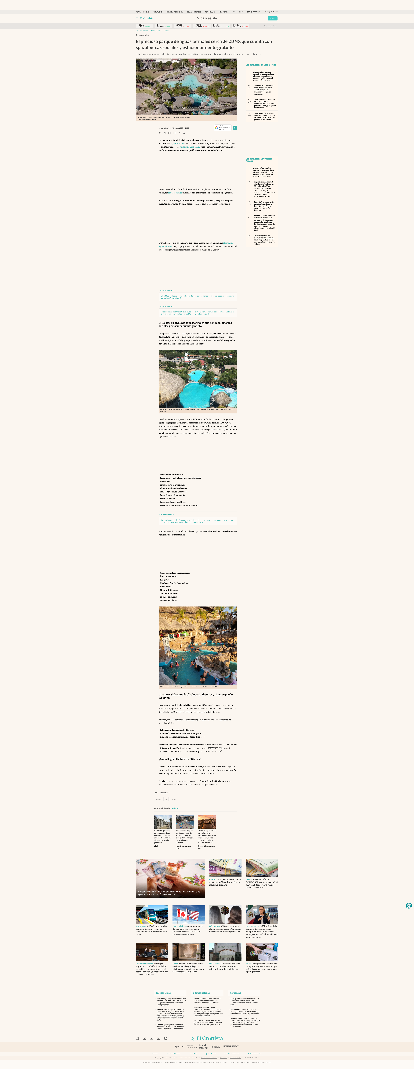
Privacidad (223, 1058)
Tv (233, 12)
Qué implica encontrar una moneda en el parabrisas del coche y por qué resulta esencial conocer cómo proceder (263, 76)
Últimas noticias (142, 12)
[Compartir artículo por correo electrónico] (179, 133)
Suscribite (193, 1054)
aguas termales (178, 143)
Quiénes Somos (210, 1054)
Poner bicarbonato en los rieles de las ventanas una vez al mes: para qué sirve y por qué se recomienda (265, 104)
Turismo (166, 31)
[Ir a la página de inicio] (147, 18)
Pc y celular (210, 12)
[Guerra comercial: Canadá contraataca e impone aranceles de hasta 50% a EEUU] (188, 914)
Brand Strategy (253, 12)
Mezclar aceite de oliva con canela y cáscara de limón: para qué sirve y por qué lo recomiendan (264, 116)
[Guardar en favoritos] (235, 128)
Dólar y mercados (194, 12)
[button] (409, 906)
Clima (241, 12)
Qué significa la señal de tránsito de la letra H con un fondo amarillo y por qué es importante (264, 90)
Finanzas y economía (174, 12)
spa (166, 799)
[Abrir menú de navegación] (137, 18)
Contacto (155, 1054)
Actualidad (157, 12)
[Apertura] (179, 1046)
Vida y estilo (223, 12)
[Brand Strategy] (203, 1046)
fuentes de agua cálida (190, 147)
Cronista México (142, 31)
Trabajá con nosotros (255, 1054)
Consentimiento (235, 1058)
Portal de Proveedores (231, 1054)
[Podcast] (215, 1047)
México (173, 799)
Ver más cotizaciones (270, 26)
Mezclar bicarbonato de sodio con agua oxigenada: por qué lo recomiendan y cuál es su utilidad (264, 240)
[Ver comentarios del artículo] (184, 133)
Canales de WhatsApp (174, 1054)
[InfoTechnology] (231, 1047)
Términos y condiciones (209, 1058)
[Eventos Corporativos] (192, 1047)
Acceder (272, 18)
